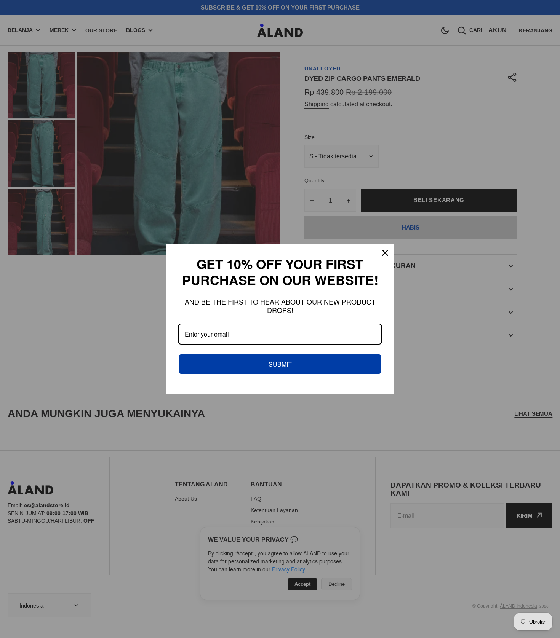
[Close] (385, 253)
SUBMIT (280, 364)
